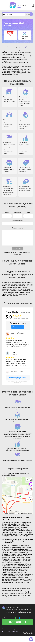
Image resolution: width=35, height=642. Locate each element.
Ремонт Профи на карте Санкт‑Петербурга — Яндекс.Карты (17, 382)
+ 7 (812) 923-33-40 (18, 622)
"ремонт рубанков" (25, 47)
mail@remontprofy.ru (12, 631)
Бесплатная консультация (11, 629)
